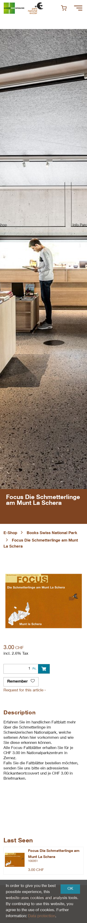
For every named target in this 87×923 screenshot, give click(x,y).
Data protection (41, 916)
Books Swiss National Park (52, 533)
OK (70, 889)
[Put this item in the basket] (44, 668)
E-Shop (10, 533)
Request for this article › (24, 691)
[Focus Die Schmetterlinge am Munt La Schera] (15, 859)
